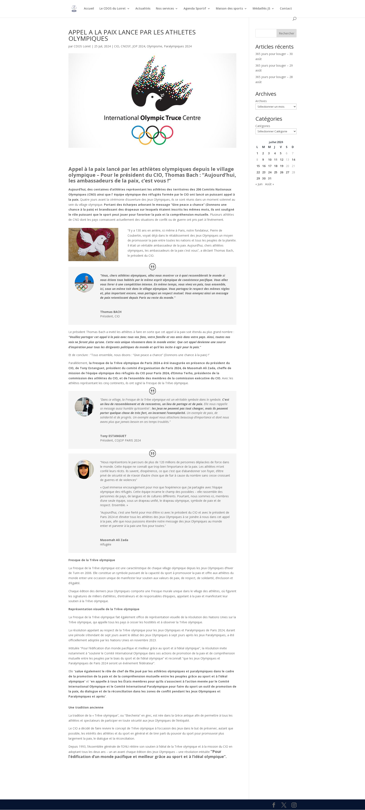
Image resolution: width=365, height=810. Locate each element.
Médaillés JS (261, 8)
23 (264, 172)
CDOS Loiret (82, 46)
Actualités (142, 8)
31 (269, 178)
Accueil (89, 8)
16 (264, 166)
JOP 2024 (138, 46)
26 (281, 172)
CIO (116, 46)
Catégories (262, 126)
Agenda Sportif (195, 8)
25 (275, 172)
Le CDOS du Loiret (112, 8)
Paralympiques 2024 (178, 46)
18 (275, 166)
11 (275, 160)
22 (258, 172)
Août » (269, 184)
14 (293, 160)
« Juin (259, 184)
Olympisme (154, 46)
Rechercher (286, 33)
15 (258, 166)
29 (258, 178)
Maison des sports (229, 8)
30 (264, 178)
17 (269, 166)
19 (281, 166)
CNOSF (126, 46)
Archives (261, 101)
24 (269, 172)
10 (269, 160)
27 (287, 172)
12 (281, 160)
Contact (286, 8)
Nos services (165, 8)
